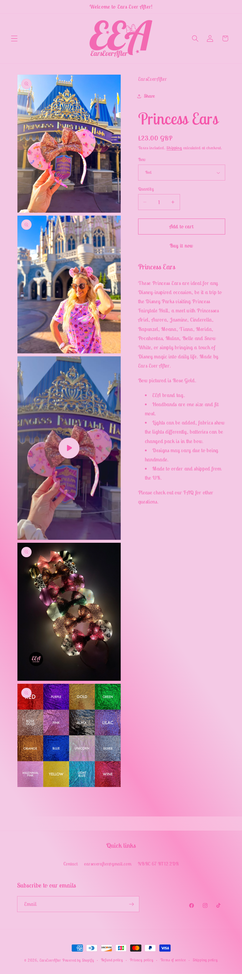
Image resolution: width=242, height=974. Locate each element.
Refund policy (112, 959)
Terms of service (173, 959)
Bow (142, 159)
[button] (14, 38)
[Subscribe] (131, 904)
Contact (70, 864)
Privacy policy (141, 959)
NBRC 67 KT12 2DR (158, 864)
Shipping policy (205, 959)
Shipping (174, 147)
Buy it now (182, 245)
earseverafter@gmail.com (107, 864)
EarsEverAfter (50, 960)
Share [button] (149, 96)
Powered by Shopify (78, 960)
